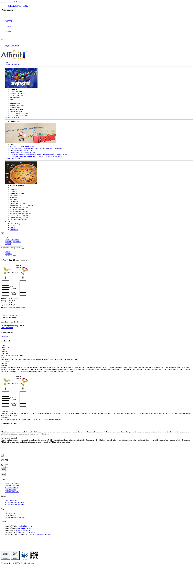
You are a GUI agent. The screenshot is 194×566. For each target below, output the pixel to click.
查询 (3, 470)
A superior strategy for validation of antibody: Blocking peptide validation (36, 148)
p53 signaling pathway (18, 203)
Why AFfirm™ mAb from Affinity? (22, 146)
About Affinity (15, 224)
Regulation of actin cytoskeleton (21, 205)
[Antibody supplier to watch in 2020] (15, 559)
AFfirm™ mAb (15, 103)
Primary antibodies (16, 91)
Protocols (13, 189)
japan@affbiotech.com (24, 530)
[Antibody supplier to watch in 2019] (5, 559)
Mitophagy (14, 197)
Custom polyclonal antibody (20, 115)
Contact (8, 222)
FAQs (12, 187)
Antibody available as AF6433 (17, 307)
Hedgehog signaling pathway (20, 213)
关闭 (3, 474)
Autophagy (14, 195)
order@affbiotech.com (25, 526)
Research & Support (12, 158)
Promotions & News (12, 117)
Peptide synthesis (16, 111)
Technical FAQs (11, 513)
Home (7, 63)
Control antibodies (16, 95)
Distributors (14, 230)
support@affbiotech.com (26, 532)
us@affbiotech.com (14, 2)
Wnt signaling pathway (18, 209)
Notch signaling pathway (19, 211)
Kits (11, 99)
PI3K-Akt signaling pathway (20, 215)
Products (8, 254)
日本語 (25, 6)
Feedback (13, 191)
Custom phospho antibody (19, 113)
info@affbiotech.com (24, 528)
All (6, 238)
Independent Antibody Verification (22, 150)
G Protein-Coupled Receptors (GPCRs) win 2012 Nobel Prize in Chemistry (37, 156)
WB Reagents (15, 107)
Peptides (8, 244)
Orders (12, 228)
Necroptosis (14, 201)
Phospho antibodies (17, 105)
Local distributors (7, 328)
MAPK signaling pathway (19, 207)
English (18, 6)
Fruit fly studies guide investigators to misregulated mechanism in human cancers (38, 154)
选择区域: (5, 465)
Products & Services (12, 65)
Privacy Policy (10, 515)
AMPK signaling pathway (19, 217)
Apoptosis (13, 199)
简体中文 (11, 6)
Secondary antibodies (17, 93)
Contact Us (14, 226)
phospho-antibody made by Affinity (22, 152)
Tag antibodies (15, 97)
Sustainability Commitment (15, 517)
